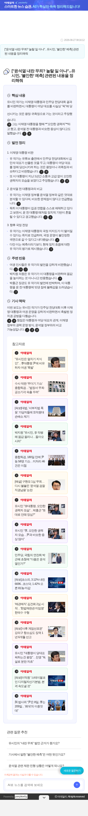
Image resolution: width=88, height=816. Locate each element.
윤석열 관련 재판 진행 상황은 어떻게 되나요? (36, 765)
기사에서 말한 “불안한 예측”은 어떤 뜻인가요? (37, 754)
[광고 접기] (44, 797)
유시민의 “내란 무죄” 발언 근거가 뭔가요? (34, 743)
